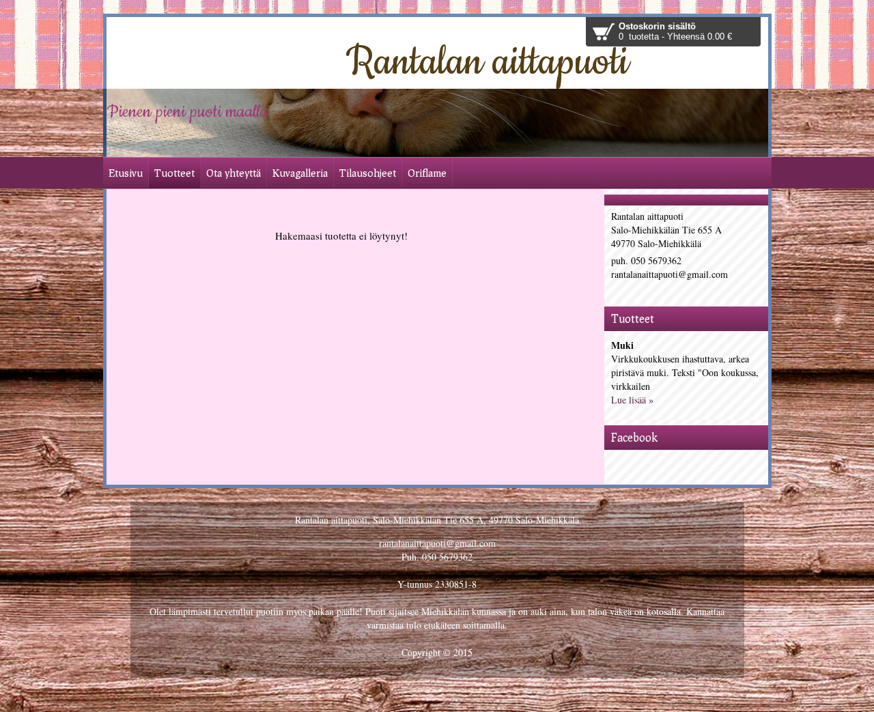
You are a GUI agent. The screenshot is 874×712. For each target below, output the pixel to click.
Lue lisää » (632, 399)
